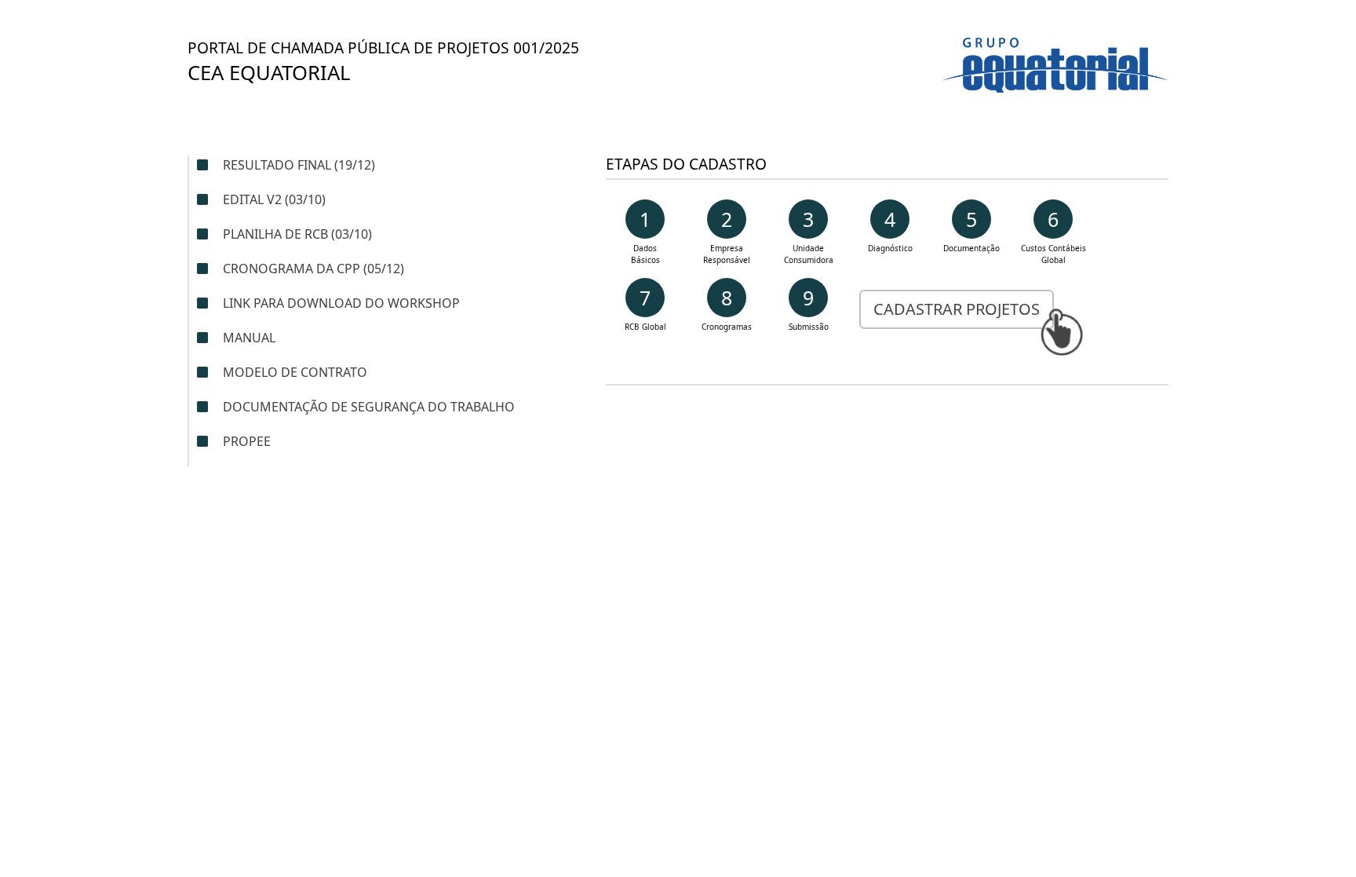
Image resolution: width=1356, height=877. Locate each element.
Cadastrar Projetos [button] (956, 309)
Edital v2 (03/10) (274, 199)
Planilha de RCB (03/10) (297, 234)
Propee (245, 441)
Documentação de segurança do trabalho (369, 406)
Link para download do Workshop (341, 303)
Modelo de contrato (295, 372)
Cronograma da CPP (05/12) (313, 268)
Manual (249, 337)
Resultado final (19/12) (299, 165)
